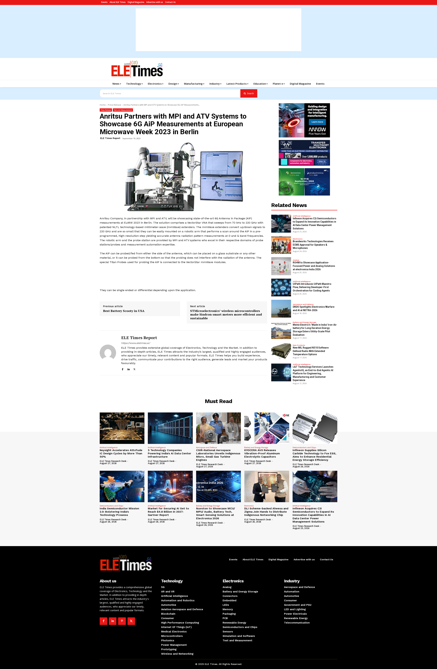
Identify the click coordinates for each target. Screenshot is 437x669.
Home (103, 104)
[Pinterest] (122, 621)
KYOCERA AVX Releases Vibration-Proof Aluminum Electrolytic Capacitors (262, 453)
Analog (296, 260)
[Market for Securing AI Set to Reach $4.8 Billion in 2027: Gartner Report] (170, 486)
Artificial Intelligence (302, 216)
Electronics (297, 239)
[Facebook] (122, 368)
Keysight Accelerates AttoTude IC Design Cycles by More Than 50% (121, 453)
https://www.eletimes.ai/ (135, 343)
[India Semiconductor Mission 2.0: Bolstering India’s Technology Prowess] (122, 486)
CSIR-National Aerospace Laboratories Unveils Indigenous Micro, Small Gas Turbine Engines (218, 455)
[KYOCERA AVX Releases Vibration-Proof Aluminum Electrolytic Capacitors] (266, 428)
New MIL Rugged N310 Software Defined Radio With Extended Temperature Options (311, 351)
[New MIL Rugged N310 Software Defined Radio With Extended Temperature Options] (281, 351)
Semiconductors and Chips (304, 447)
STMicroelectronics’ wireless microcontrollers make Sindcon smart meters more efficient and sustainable (226, 314)
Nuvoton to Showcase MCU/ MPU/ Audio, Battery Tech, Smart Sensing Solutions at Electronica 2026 (215, 513)
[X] (134, 368)
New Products (299, 345)
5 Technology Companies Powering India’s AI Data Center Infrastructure (169, 453)
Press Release (114, 104)
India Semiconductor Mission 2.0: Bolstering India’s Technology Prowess (119, 512)
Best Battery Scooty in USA (123, 311)
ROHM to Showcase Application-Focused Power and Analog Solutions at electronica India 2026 (314, 266)
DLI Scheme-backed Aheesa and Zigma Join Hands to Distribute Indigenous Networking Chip (266, 512)
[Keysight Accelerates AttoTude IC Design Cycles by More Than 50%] (122, 428)
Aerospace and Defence (303, 304)
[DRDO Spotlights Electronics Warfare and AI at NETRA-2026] (281, 309)
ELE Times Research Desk (113, 461)
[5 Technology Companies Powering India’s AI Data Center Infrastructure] (170, 428)
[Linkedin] (128, 368)
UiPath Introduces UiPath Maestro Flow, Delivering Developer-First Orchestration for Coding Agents (312, 287)
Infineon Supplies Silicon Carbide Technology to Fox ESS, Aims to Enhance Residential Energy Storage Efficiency (314, 455)
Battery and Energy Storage (304, 322)
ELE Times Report (110, 138)
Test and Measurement (123, 110)
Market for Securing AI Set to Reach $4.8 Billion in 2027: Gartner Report (168, 512)
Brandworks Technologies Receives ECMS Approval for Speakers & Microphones (313, 244)
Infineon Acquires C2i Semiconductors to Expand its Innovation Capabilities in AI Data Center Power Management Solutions (313, 515)
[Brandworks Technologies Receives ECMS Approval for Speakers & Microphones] (281, 245)
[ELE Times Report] (108, 353)
